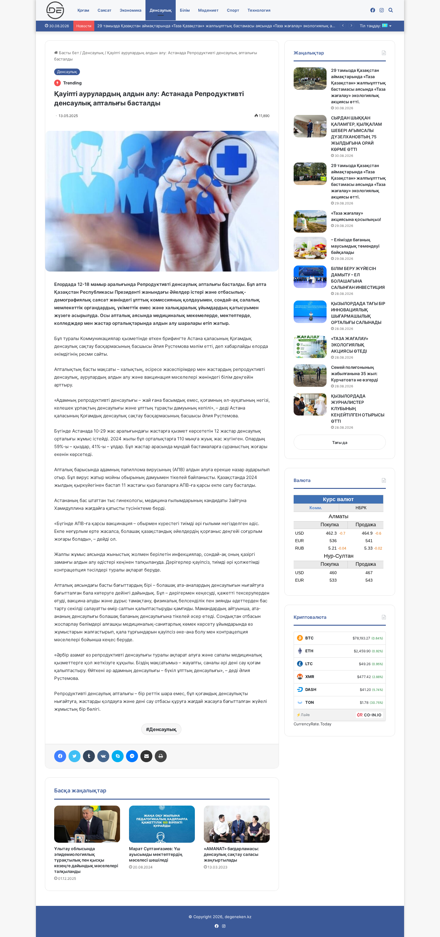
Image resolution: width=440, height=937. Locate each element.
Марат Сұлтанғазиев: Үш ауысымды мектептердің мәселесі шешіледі (156, 854)
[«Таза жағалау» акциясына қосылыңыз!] (310, 221)
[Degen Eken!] (55, 10)
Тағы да (339, 442)
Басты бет (68, 52)
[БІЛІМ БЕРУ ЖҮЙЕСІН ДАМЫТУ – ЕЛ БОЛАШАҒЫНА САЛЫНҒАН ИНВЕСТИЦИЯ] (310, 277)
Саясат (104, 10)
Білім (185, 10)
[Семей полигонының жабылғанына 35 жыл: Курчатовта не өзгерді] (310, 375)
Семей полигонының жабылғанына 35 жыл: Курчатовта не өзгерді (354, 373)
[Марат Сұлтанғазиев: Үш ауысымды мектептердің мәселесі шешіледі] (162, 824)
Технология (259, 10)
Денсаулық (161, 10)
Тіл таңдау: (371, 25)
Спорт (233, 10)
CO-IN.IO (372, 714)
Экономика (130, 10)
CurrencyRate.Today (312, 723)
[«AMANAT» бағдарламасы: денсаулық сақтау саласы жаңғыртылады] (237, 824)
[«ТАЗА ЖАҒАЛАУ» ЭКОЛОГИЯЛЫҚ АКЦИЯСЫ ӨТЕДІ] (310, 347)
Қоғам (83, 10)
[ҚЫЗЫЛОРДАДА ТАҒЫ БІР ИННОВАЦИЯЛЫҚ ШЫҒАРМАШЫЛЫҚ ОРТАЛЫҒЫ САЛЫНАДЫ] (310, 312)
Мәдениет (208, 10)
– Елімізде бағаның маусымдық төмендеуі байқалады (355, 246)
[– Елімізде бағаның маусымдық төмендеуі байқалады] (310, 248)
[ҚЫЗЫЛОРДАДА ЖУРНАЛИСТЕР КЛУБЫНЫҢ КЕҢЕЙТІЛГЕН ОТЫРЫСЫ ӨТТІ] (310, 404)
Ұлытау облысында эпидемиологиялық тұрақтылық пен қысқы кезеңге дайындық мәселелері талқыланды (86, 860)
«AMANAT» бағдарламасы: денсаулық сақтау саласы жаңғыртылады (231, 854)
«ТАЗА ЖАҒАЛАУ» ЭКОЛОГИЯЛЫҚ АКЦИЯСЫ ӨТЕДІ (349, 345)
